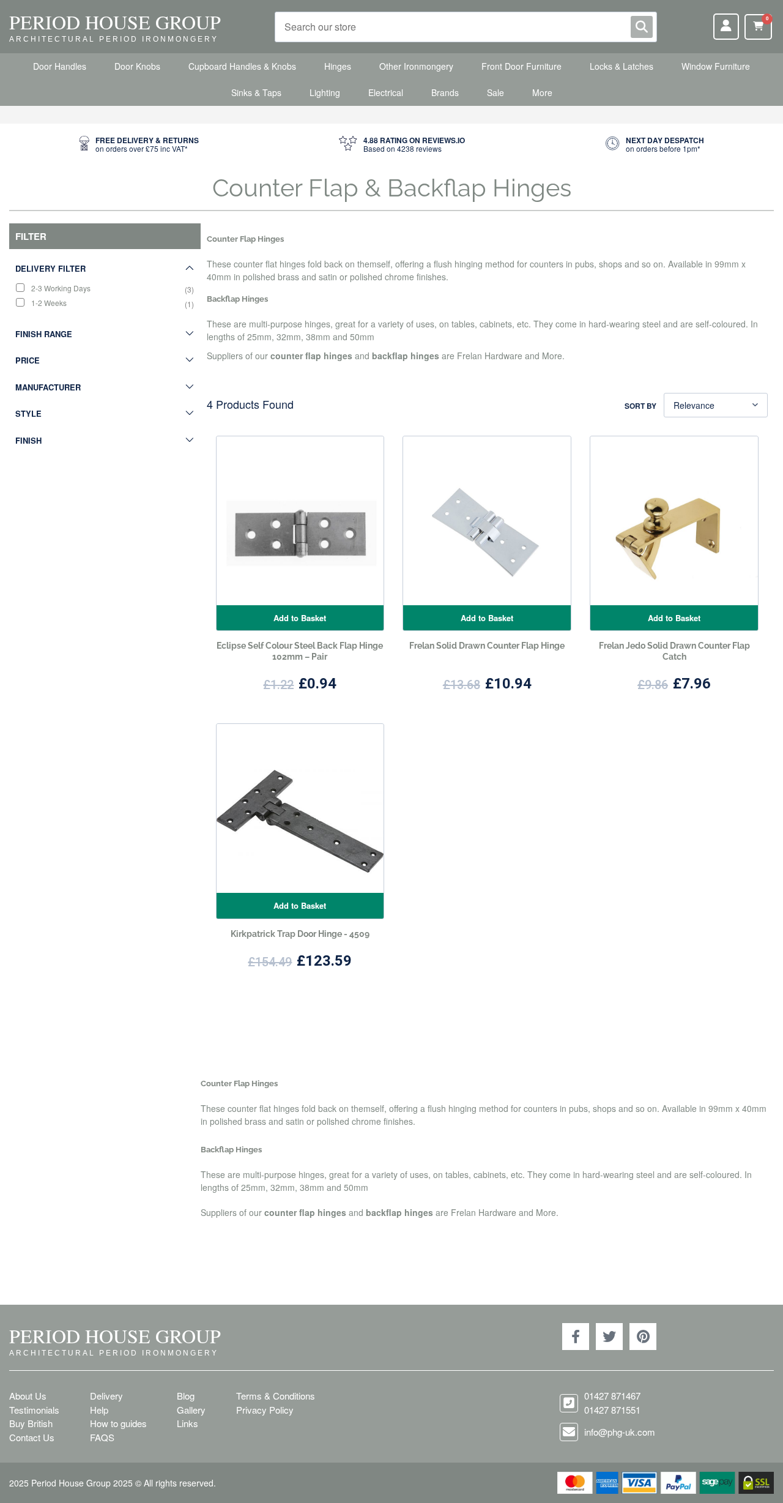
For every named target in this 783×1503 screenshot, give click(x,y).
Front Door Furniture (521, 66)
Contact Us (31, 1437)
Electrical (385, 92)
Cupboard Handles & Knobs (242, 66)
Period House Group (115, 22)
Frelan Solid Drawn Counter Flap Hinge (487, 646)
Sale (495, 92)
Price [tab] (27, 360)
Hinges (337, 66)
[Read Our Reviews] (402, 145)
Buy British (31, 1423)
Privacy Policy (265, 1409)
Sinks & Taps (256, 92)
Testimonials (34, 1409)
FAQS (102, 1437)
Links (187, 1423)
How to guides (118, 1423)
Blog (186, 1395)
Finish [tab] (28, 440)
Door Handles (59, 66)
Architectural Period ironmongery (113, 39)
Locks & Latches (621, 66)
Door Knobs (137, 66)
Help (99, 1409)
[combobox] (466, 27)
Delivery (106, 1395)
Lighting (325, 92)
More (542, 92)
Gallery (191, 1409)
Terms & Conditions (275, 1395)
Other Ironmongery (416, 66)
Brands (445, 92)
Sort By (640, 405)
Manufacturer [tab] (48, 387)
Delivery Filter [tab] (50, 268)
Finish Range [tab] (43, 334)
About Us (27, 1395)
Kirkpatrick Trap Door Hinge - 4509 (300, 934)
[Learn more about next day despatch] (654, 145)
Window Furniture (715, 66)
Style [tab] (28, 413)
